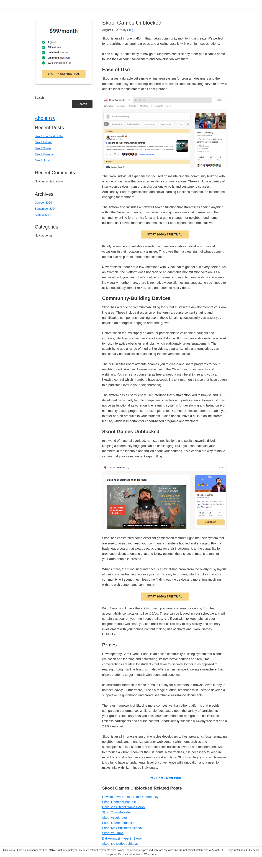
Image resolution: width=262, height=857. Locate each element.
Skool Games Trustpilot (118, 823)
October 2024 (43, 202)
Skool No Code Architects (120, 843)
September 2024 (45, 208)
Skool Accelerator (114, 817)
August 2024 (43, 214)
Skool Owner (43, 148)
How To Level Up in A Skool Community (130, 797)
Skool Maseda (44, 154)
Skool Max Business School (122, 828)
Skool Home (42, 160)
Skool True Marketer (116, 812)
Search (39, 97)
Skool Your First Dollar (49, 136)
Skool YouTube (113, 833)
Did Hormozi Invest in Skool (122, 838)
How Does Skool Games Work (123, 807)
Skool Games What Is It (119, 802)
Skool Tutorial (43, 142)
